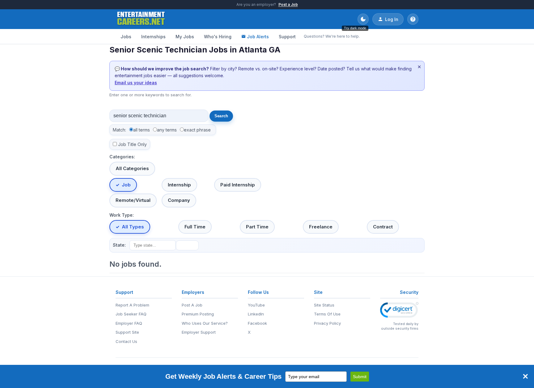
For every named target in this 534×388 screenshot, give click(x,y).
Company (179, 200)
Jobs (126, 36)
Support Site (127, 332)
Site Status (324, 304)
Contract (383, 227)
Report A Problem (132, 304)
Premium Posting (198, 313)
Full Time (195, 227)
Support (287, 36)
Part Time (257, 227)
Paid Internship (237, 185)
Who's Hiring (217, 36)
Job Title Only (132, 144)
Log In (391, 19)
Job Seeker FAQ (131, 313)
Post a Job (288, 4)
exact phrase (197, 129)
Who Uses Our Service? (205, 323)
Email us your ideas (136, 82)
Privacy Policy (327, 323)
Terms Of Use (327, 313)
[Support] (412, 19)
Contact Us (126, 341)
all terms (141, 129)
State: (119, 245)
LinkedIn (256, 313)
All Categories (132, 168)
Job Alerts (258, 36)
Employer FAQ (129, 323)
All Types (133, 227)
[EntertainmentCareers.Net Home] (141, 19)
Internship (179, 185)
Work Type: (121, 215)
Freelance (321, 227)
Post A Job (192, 304)
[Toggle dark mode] (363, 19)
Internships (153, 36)
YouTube (256, 304)
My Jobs (185, 36)
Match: (119, 129)
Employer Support (199, 332)
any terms (167, 129)
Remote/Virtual (133, 200)
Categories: (122, 156)
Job (126, 185)
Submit (360, 376)
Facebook (257, 323)
